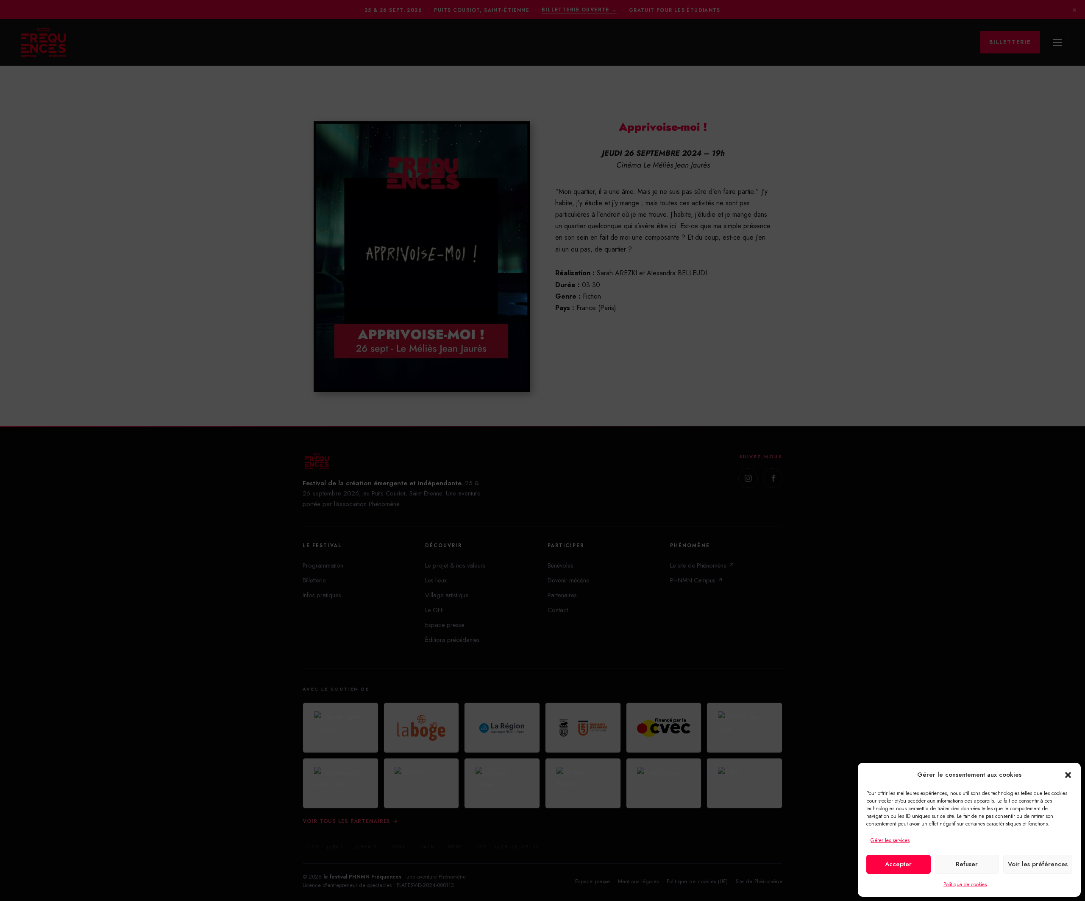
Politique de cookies (965, 884)
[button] (1068, 775)
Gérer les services (890, 840)
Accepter (898, 864)
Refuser (967, 864)
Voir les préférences (1038, 864)
